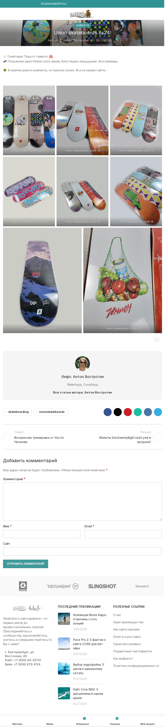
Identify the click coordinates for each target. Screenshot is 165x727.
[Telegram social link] (34, 4)
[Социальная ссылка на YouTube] (15, 4)
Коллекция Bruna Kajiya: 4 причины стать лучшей (90, 619)
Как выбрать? (123, 658)
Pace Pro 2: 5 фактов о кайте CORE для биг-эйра (89, 644)
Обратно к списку (82, 437)
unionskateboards (52, 411)
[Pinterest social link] (128, 412)
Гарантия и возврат (127, 644)
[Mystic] (23, 586)
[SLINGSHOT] (102, 586)
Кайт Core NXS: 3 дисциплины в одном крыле (88, 693)
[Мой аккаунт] (160, 14)
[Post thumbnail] (64, 622)
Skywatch (142, 586)
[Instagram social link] (10, 4)
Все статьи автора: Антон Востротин (82, 392)
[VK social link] (29, 4)
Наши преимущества (128, 622)
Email (89, 526)
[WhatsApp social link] (24, 4)
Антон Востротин (76, 40)
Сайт (6, 544)
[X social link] (118, 412)
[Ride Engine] (62, 586)
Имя (7, 526)
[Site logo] (82, 13)
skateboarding (18, 411)
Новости (82, 25)
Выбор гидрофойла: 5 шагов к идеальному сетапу (88, 669)
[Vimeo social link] (20, 4)
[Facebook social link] (5, 4)
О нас (117, 615)
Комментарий (14, 479)
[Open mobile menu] (4, 14)
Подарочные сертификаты (132, 651)
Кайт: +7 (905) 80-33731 (23, 660)
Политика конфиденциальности (136, 666)
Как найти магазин (126, 629)
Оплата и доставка (127, 637)
